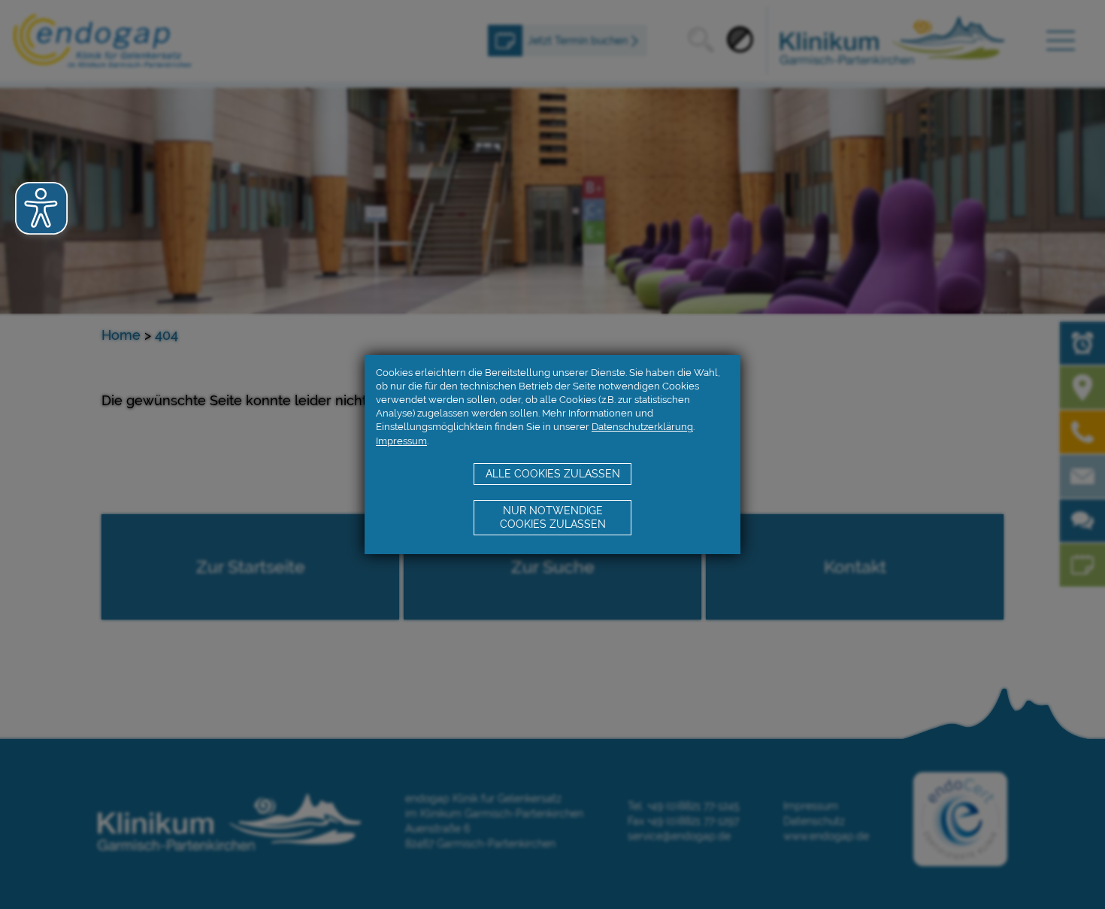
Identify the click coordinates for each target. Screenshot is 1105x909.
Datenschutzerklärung (642, 426)
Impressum (401, 441)
